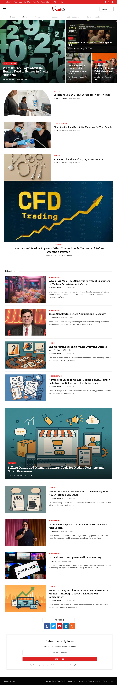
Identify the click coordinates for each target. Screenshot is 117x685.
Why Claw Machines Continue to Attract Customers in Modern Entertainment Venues (79, 282)
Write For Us (18, 2)
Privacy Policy (59, 2)
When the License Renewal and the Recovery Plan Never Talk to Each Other (79, 493)
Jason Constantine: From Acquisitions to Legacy (77, 313)
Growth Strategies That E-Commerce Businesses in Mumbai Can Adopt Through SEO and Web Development (78, 593)
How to (57, 91)
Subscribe (107, 9)
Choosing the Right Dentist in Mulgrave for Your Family (83, 127)
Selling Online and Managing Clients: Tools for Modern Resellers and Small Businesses (56, 469)
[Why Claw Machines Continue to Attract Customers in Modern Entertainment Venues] (25, 289)
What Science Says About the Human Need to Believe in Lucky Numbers (26, 71)
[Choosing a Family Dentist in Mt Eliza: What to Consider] (27, 103)
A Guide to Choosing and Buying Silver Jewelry (78, 159)
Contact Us (8, 2)
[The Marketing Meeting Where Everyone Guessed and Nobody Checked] (25, 355)
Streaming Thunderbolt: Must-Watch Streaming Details (104, 69)
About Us (36, 2)
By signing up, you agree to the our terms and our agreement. (61, 665)
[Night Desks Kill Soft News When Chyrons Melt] (91, 36)
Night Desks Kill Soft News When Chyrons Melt (90, 43)
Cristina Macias (8, 79)
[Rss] (72, 626)
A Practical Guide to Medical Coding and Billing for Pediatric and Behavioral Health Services (79, 381)
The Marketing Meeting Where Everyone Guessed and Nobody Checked (78, 348)
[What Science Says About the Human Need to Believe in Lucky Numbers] (32, 51)
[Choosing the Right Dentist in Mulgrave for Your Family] (27, 135)
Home (12, 17)
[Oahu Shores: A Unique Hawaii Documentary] (25, 565)
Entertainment (73, 17)
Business (55, 17)
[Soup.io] (58, 9)
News (24, 17)
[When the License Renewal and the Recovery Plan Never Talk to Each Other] (25, 499)
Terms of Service (46, 2)
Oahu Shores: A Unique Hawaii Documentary (75, 557)
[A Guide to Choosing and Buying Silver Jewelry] (27, 167)
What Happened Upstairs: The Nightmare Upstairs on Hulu (78, 69)
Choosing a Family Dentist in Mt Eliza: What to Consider (83, 94)
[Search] (113, 2)
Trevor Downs (72, 77)
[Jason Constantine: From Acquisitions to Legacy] (25, 322)
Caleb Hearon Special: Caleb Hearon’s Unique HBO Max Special (78, 526)
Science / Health (94, 17)
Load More (57, 620)
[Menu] (4, 9)
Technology (39, 17)
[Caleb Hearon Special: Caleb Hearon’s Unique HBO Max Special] (25, 532)
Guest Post (27, 2)
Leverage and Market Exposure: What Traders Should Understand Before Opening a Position (59, 250)
